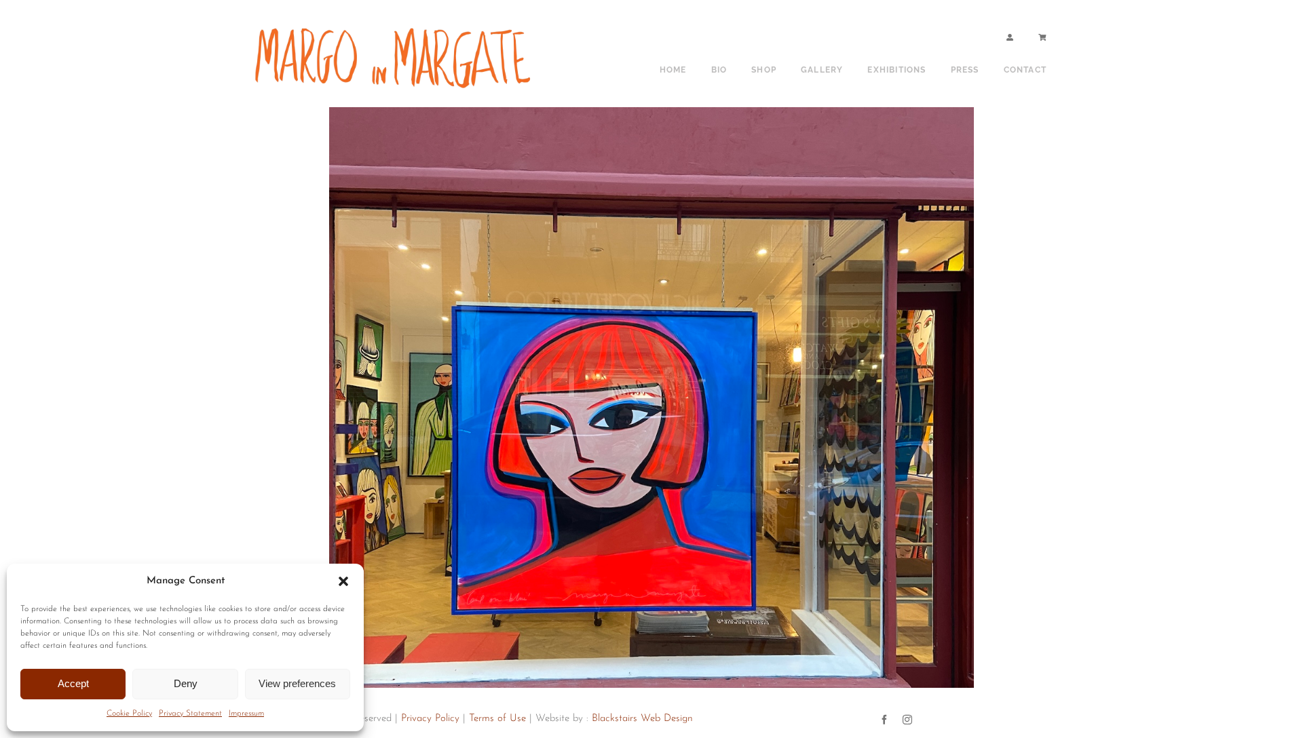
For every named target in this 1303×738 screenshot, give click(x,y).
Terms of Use (497, 719)
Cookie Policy (129, 714)
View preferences (297, 683)
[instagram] (907, 719)
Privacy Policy (430, 719)
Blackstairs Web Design (642, 719)
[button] (343, 581)
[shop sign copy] (397, 25)
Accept (73, 683)
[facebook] (884, 719)
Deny (185, 683)
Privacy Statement (190, 714)
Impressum (246, 714)
